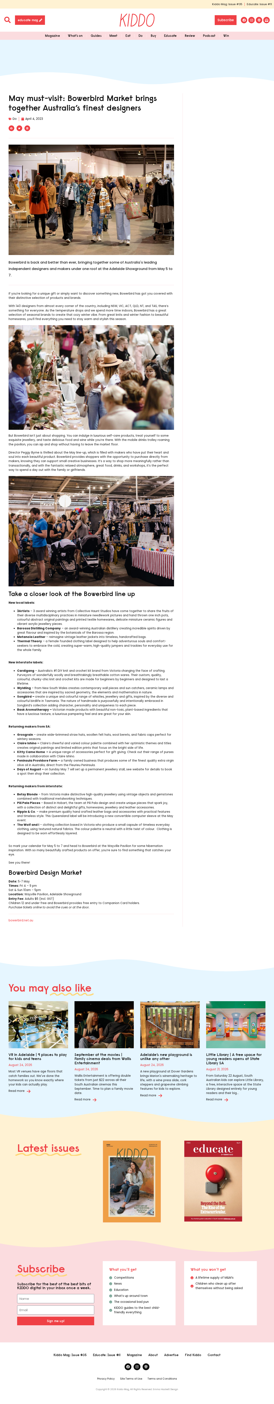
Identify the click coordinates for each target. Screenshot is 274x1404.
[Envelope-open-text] (266, 20)
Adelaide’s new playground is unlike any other (166, 1056)
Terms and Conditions (162, 1378)
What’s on (75, 36)
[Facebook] (244, 20)
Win (226, 36)
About (153, 1355)
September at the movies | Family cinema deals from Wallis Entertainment (102, 1059)
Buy (153, 36)
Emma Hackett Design (165, 1389)
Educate (170, 36)
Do (140, 36)
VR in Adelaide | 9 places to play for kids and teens (38, 1056)
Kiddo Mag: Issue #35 (227, 4)
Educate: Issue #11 (259, 4)
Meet (113, 36)
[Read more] (29, 1091)
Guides (96, 36)
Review (190, 36)
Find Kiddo (193, 1355)
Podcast (209, 36)
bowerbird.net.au (21, 920)
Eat (128, 36)
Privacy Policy (106, 1378)
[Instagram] (251, 20)
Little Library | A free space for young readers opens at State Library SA (234, 1059)
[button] (11, 128)
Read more (17, 1091)
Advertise (171, 1355)
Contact (214, 1355)
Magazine (52, 36)
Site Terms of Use (131, 1378)
